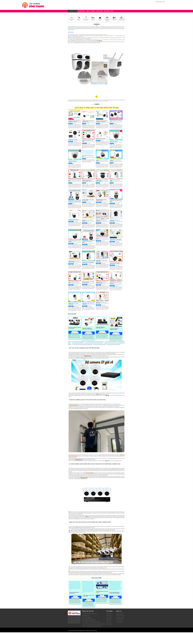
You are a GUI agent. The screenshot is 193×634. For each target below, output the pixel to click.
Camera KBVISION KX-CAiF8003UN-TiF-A (116, 121)
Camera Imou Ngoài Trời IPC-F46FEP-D (87, 220)
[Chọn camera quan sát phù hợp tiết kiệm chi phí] (124, 19)
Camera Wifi (93, 11)
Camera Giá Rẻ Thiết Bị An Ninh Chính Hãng (75, 109)
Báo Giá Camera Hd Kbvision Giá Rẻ (101, 328)
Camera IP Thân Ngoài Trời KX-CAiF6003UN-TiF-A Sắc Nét (102, 121)
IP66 (113, 107)
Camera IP (88, 11)
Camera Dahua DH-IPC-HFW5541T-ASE (78, 341)
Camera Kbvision (109, 617)
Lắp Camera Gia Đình (119, 613)
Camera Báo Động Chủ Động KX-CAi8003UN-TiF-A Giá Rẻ (74, 121)
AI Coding (110, 107)
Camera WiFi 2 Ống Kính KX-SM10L (87, 242)
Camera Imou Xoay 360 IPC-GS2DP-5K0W (115, 220)
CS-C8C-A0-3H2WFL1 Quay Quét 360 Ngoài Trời (88, 200)
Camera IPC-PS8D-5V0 (114, 141)
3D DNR (117, 107)
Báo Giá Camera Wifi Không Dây (74, 593)
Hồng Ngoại (88, 107)
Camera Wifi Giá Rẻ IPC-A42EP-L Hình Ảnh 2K (102, 302)
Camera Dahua (108, 613)
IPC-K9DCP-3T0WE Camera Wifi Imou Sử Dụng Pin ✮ (95, 341)
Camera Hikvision (109, 615)
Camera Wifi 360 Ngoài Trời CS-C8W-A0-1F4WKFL (74, 261)
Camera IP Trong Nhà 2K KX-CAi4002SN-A (101, 220)
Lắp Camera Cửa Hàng (120, 617)
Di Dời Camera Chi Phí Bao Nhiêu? (102, 592)
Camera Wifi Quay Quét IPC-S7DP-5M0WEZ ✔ (74, 241)
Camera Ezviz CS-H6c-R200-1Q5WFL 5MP (73, 303)
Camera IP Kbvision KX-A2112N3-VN (111, 341)
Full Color (92, 107)
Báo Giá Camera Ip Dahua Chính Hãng (99, 344)
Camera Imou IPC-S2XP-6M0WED (88, 262)
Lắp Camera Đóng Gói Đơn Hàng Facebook (115, 593)
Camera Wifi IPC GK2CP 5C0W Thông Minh (101, 260)
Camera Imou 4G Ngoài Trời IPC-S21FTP (102, 238)
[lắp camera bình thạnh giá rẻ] (33, 4)
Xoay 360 (101, 107)
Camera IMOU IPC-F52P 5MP (115, 263)
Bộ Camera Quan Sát (81, 11)
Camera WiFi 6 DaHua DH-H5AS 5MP (87, 156)
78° (84, 107)
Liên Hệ (112, 11)
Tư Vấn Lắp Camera (99, 11)
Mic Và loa (77, 107)
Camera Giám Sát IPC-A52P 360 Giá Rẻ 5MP (115, 283)
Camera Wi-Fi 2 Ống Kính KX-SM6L (74, 201)
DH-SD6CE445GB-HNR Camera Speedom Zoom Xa (101, 200)
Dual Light (81, 107)
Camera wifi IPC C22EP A (73, 139)
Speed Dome (106, 107)
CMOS (98, 107)
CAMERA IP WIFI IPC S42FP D (73, 219)
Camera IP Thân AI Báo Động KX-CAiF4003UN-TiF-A (88, 121)
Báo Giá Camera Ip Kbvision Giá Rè (114, 329)
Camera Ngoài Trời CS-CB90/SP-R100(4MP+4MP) (102, 180)
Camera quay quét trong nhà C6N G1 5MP (88, 303)
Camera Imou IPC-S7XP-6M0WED (115, 239)
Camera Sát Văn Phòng (120, 615)
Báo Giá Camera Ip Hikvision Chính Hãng (87, 329)
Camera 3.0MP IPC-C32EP (100, 138)
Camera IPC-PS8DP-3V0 (72, 161)
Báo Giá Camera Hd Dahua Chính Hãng (75, 328)
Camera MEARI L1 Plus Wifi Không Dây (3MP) (101, 282)
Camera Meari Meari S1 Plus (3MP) (87, 141)
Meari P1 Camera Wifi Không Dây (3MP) (74, 180)
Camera (96, 24)
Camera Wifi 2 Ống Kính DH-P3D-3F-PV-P (116, 201)
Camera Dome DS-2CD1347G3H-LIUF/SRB (115, 160)
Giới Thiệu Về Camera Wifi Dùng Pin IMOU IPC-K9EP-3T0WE (82, 344)
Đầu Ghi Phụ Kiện (107, 11)
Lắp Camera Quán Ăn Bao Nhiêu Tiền (89, 596)
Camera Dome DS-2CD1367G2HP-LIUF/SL (102, 160)
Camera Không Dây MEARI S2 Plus (73, 282)
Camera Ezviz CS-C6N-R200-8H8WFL (115, 180)
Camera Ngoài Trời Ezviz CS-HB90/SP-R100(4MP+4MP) (87, 180)
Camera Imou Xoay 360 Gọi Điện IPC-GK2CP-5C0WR (88, 282)
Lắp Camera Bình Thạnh (72, 11)
